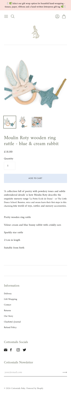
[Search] (13, 16)
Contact (7, 305)
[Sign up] (65, 372)
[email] (5, 351)
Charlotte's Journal (12, 322)
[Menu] (6, 16)
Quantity (8, 158)
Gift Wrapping (10, 299)
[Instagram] (18, 351)
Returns (7, 311)
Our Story (8, 316)
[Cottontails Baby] (35, 32)
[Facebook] (11, 351)
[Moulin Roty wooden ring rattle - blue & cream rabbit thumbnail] (10, 122)
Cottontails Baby (18, 388)
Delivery (8, 294)
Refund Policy (10, 327)
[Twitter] (24, 351)
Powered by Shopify (34, 388)
